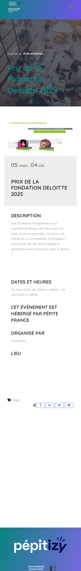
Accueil (13, 54)
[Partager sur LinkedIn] (49, 405)
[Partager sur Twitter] (59, 405)
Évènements (32, 54)
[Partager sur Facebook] (40, 405)
